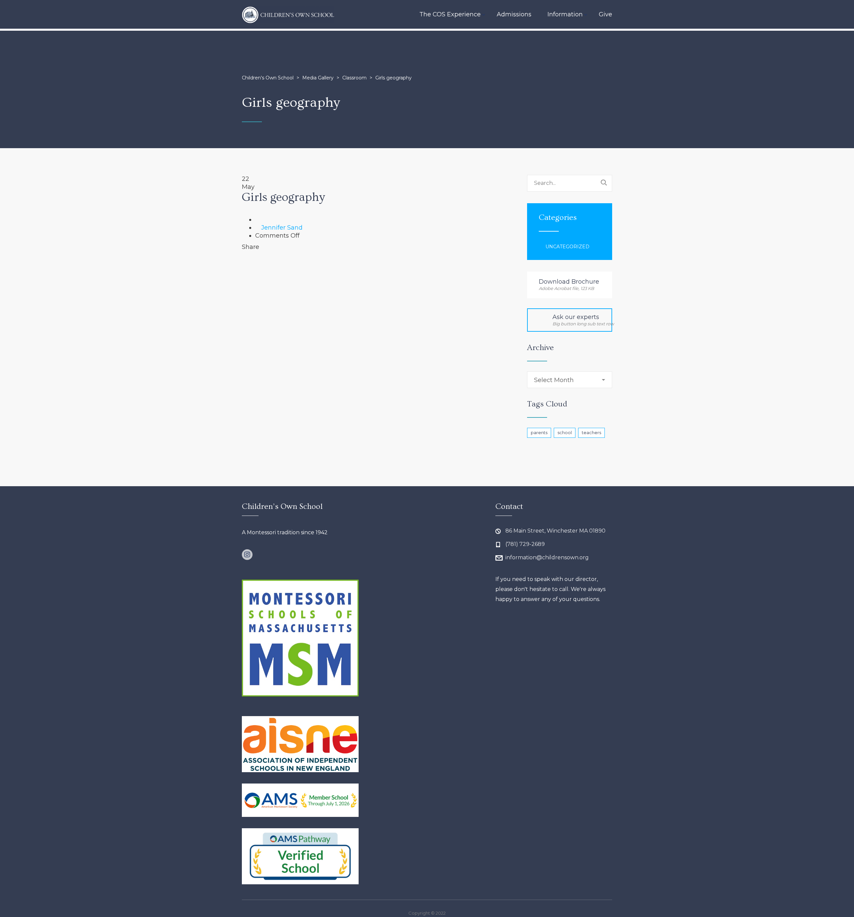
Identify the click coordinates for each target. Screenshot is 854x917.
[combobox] (569, 379)
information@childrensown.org (547, 557)
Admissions (514, 14)
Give (605, 14)
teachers (591, 432)
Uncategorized (567, 247)
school (564, 432)
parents (539, 432)
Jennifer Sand (282, 227)
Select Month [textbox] (554, 380)
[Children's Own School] (288, 14)
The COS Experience (450, 14)
